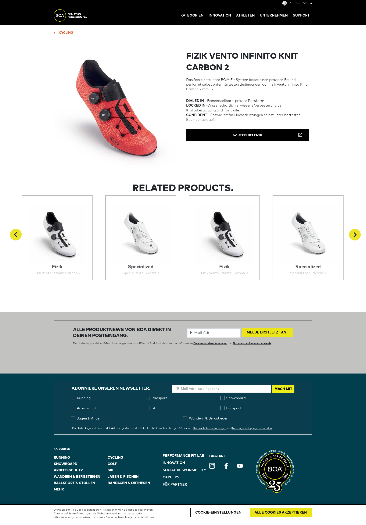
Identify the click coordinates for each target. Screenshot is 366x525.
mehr (59, 489)
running (62, 457)
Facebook (226, 466)
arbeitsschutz (68, 470)
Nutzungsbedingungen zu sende (252, 343)
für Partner (175, 484)
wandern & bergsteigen (77, 476)
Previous (16, 234)
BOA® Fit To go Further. (80, 16)
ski (110, 470)
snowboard (65, 464)
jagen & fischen (123, 476)
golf (112, 464)
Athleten (245, 15)
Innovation (174, 463)
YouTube (240, 466)
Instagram (212, 466)
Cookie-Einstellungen (218, 512)
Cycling (66, 32)
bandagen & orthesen (129, 483)
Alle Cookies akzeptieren (281, 512)
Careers (171, 477)
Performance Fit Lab (183, 455)
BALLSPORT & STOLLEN (74, 483)
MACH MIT (283, 389)
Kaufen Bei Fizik (248, 135)
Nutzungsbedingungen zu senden (252, 428)
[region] (183, 515)
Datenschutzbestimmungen (210, 343)
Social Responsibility (184, 470)
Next (355, 234)
